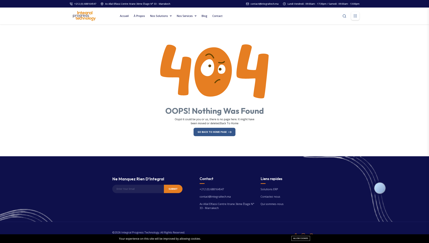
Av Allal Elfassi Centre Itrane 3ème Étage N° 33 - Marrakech (137, 3)
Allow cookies (300, 238)
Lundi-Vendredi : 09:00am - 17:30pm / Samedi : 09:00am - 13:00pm (323, 3)
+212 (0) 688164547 (85, 3)
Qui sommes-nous (272, 204)
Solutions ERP (269, 189)
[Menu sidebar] (355, 16)
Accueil (124, 16)
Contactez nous (270, 196)
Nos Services (185, 16)
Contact (217, 16)
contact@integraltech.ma (265, 3)
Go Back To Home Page (212, 131)
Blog (204, 16)
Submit (173, 188)
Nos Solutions (159, 16)
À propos (139, 16)
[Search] (344, 15)
